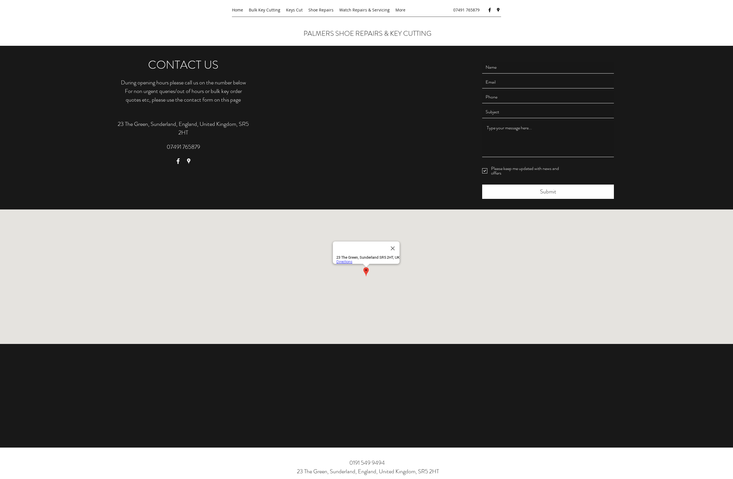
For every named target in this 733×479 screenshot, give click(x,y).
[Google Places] (498, 10)
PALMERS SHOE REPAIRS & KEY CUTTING (368, 33)
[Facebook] (489, 10)
